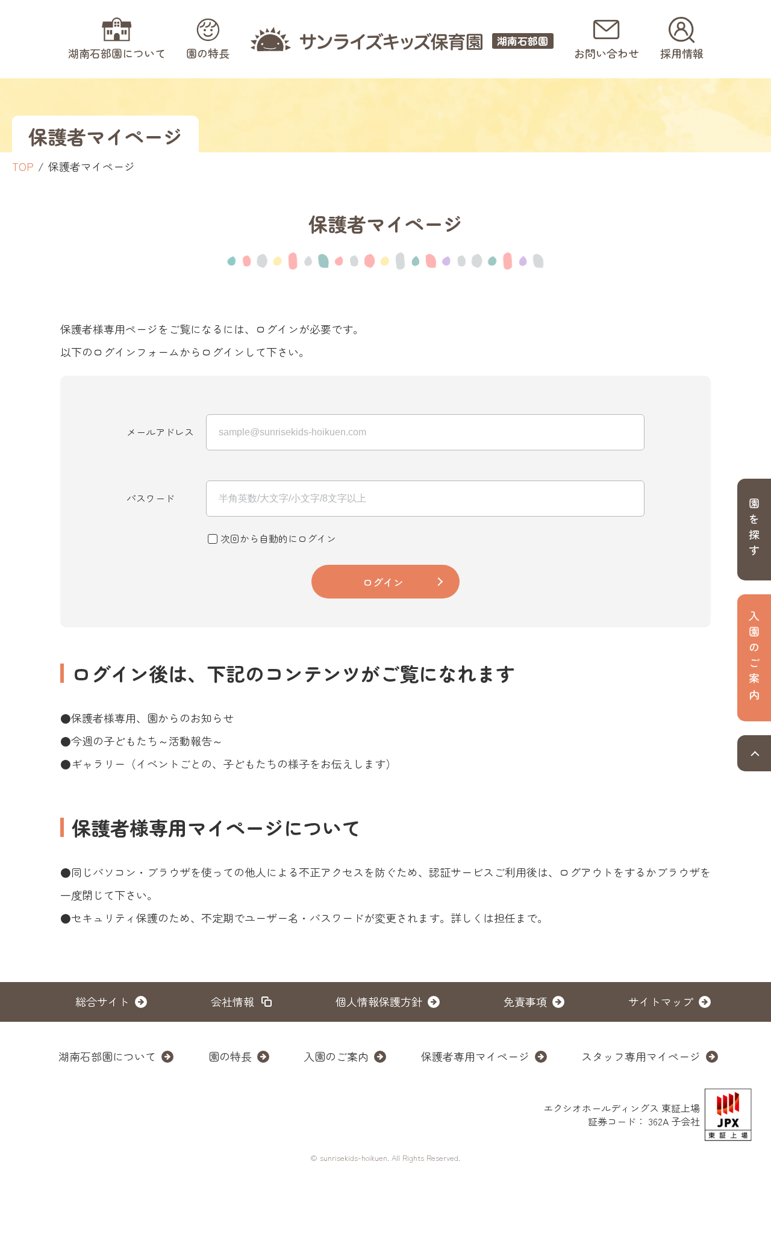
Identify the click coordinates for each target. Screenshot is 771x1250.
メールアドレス (160, 431)
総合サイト (102, 1001)
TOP (23, 166)
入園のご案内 (336, 1056)
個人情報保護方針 (379, 1001)
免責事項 (525, 1001)
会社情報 (232, 1001)
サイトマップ (660, 1001)
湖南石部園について (107, 1056)
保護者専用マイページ (475, 1056)
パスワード (150, 498)
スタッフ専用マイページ (641, 1056)
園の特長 (230, 1056)
